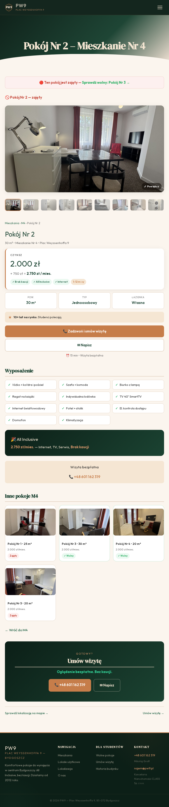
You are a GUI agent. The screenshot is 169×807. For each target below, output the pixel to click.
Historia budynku (107, 769)
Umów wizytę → (153, 713)
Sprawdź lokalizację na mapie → (26, 713)
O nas (62, 775)
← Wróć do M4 (16, 630)
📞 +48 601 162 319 (84, 476)
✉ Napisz (84, 345)
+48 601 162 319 (144, 755)
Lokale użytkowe (69, 762)
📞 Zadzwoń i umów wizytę (84, 331)
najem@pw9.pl (144, 768)
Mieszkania (12, 223)
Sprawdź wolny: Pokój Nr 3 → (106, 82)
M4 (23, 223)
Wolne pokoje (105, 755)
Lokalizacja (65, 769)
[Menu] (160, 7)
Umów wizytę (105, 762)
